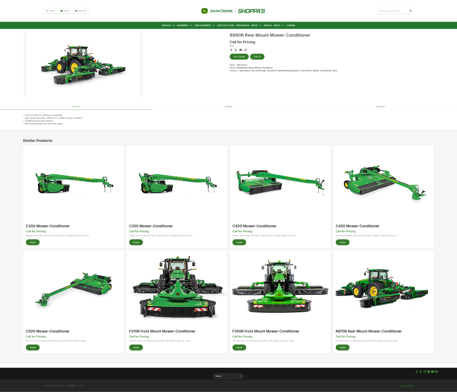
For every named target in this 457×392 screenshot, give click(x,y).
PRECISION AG (242, 25)
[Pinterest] (428, 371)
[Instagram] (424, 371)
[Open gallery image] (83, 65)
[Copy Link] (245, 49)
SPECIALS (166, 25)
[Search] (241, 376)
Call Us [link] (257, 56)
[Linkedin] (436, 371)
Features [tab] (228, 106)
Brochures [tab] (381, 106)
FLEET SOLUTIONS (225, 25)
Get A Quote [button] (239, 56)
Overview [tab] (76, 106)
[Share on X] (235, 49)
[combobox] (395, 11)
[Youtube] (432, 371)
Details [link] (33, 242)
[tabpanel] (125, 65)
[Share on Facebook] (231, 49)
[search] (411, 11)
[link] (80, 11)
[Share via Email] (240, 49)
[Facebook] (416, 371)
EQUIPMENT (182, 25)
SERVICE (268, 25)
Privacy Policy (407, 386)
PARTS (254, 25)
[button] (50, 11)
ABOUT (276, 25)
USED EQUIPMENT (202, 25)
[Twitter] (420, 371)
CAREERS (291, 25)
